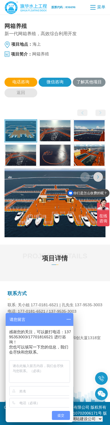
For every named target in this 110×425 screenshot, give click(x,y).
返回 (21, 92)
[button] (98, 177)
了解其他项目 (89, 82)
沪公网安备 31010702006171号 (73, 413)
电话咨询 (20, 83)
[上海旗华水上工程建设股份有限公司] (28, 7)
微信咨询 (55, 82)
